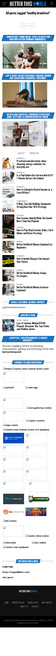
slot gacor (17, 577)
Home (6, 602)
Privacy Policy (18, 602)
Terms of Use (33, 602)
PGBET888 (16, 566)
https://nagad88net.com (15, 572)
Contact (35, 606)
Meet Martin (47, 602)
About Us (24, 606)
